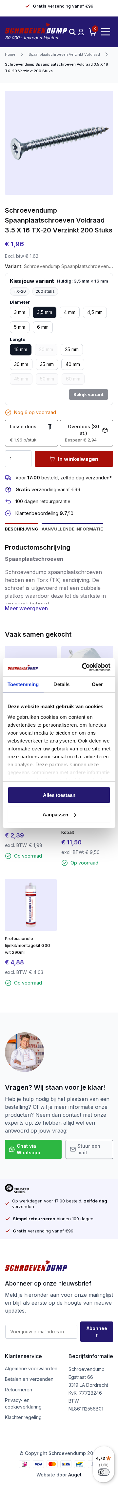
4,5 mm (95, 312)
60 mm (73, 378)
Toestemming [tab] (23, 684)
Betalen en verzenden (29, 1379)
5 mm (19, 327)
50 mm (47, 378)
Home (10, 54)
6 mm (43, 327)
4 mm (69, 312)
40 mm (73, 364)
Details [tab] (61, 684)
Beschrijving (21, 528)
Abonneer (97, 1331)
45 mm (21, 378)
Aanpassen (55, 814)
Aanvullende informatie (72, 528)
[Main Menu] (105, 31)
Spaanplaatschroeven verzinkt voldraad (64, 54)
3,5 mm (44, 312)
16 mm (20, 349)
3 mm (19, 312)
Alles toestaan (59, 795)
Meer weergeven (26, 608)
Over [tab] (97, 684)
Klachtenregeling (23, 1417)
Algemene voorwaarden (31, 1368)
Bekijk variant (88, 394)
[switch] (103, 1472)
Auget (75, 1474)
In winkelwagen (78, 459)
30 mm (21, 364)
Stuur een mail (88, 1149)
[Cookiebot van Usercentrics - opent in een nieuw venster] (83, 667)
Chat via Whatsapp (28, 1149)
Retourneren (18, 1389)
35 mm (47, 364)
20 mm (46, 349)
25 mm (72, 349)
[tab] (21, 528)
